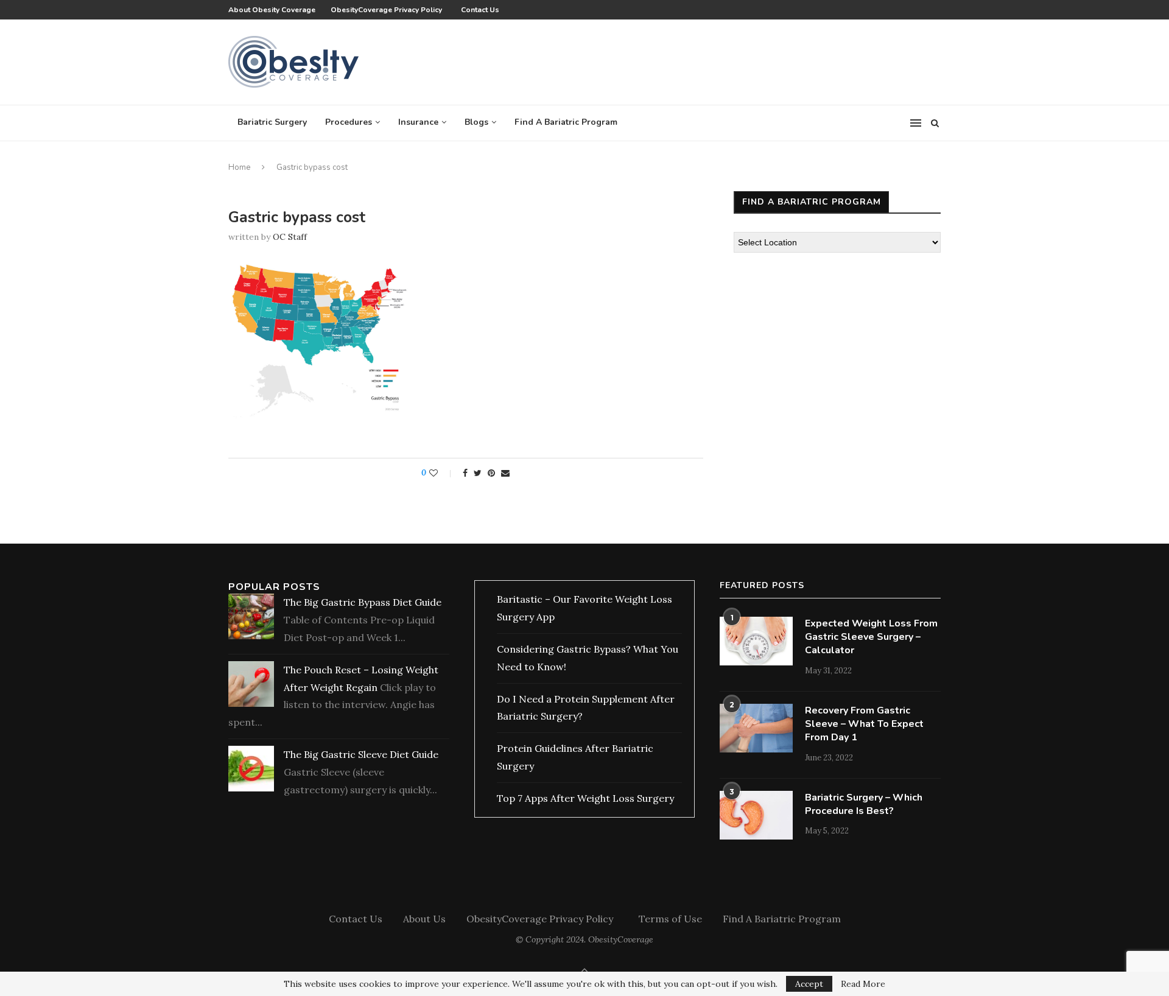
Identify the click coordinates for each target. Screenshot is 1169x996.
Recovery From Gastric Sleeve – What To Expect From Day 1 (864, 724)
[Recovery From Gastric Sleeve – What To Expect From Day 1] (756, 728)
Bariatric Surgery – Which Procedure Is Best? (863, 804)
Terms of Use (670, 919)
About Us (424, 919)
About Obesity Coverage (271, 10)
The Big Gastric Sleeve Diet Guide (361, 754)
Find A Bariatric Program (565, 122)
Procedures (348, 122)
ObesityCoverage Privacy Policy (388, 10)
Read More (863, 984)
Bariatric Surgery (272, 122)
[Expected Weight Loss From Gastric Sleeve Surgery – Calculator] (756, 641)
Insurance (418, 122)
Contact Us (480, 10)
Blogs (476, 122)
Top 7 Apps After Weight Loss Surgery (585, 798)
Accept (809, 983)
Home (239, 167)
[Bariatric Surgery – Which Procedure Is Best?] (756, 815)
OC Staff (290, 236)
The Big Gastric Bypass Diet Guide (362, 602)
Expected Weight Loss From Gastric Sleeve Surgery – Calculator (871, 637)
